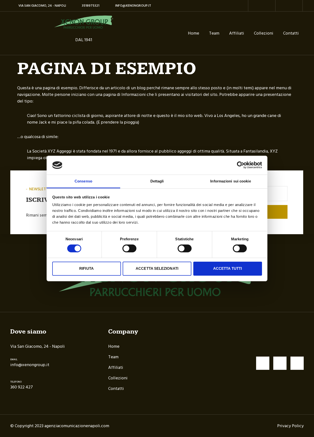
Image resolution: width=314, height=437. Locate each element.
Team (214, 33)
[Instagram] (261, 5)
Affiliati (236, 33)
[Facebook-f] (234, 5)
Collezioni (263, 33)
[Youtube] (289, 5)
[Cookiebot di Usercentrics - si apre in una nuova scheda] (240, 165)
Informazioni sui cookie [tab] (230, 181)
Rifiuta (86, 268)
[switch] (129, 248)
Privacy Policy (290, 426)
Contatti (291, 33)
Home (193, 33)
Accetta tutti (227, 268)
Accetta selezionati (157, 268)
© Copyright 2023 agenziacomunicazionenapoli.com (59, 426)
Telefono (16, 382)
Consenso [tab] (83, 181)
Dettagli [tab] (157, 181)
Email (13, 359)
